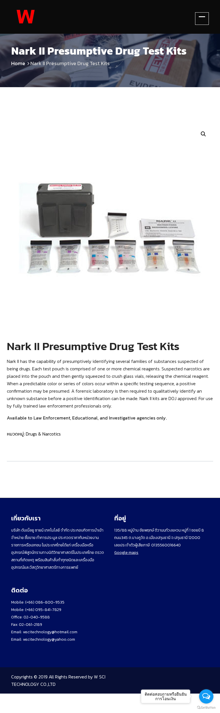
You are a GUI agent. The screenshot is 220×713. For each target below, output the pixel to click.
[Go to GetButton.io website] (206, 707)
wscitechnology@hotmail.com (50, 632)
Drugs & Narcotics (43, 433)
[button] (203, 134)
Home (18, 63)
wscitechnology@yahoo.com (48, 639)
